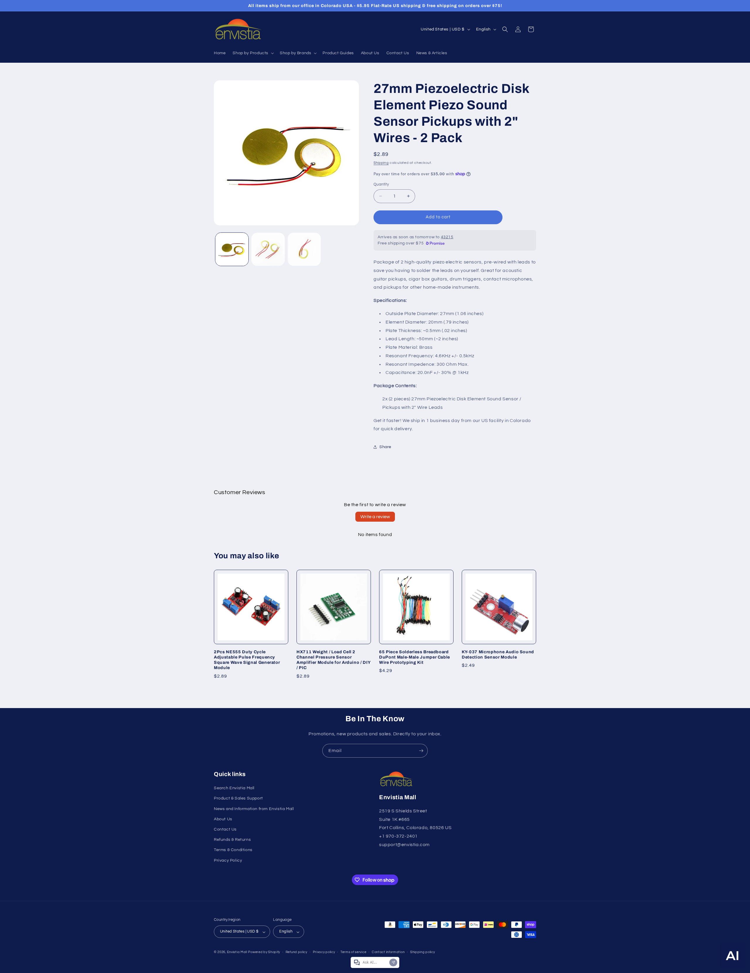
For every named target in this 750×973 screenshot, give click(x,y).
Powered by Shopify (264, 952)
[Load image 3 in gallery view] (304, 249)
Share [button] (385, 447)
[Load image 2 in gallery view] (267, 249)
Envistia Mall (237, 952)
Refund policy (296, 952)
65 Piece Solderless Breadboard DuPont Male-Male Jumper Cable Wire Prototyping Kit (414, 657)
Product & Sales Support (238, 799)
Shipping (381, 163)
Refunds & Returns (232, 840)
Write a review (375, 516)
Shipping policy (422, 952)
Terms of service (353, 952)
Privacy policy (324, 952)
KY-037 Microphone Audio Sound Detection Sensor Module (498, 654)
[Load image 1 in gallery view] (231, 249)
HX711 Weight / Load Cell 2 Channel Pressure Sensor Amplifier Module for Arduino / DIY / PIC (333, 659)
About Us (223, 819)
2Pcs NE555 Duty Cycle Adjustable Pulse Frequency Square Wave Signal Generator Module (247, 659)
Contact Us (225, 829)
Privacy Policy (228, 860)
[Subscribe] (421, 751)
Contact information (388, 952)
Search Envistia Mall (234, 788)
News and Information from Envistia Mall (254, 809)
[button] (252, 53)
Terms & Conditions (233, 850)
